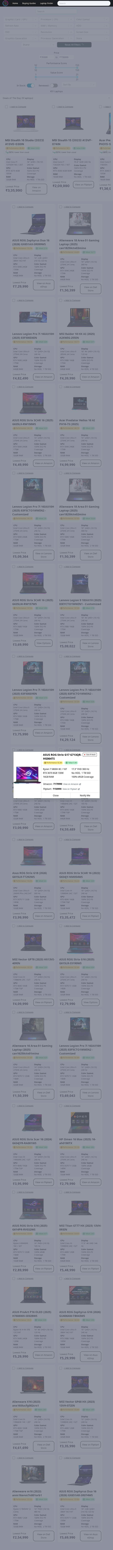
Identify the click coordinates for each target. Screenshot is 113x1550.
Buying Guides (29, 3)
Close (56, 795)
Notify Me (85, 795)
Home (15, 3)
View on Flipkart (70, 789)
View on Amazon (70, 784)
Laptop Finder (46, 3)
